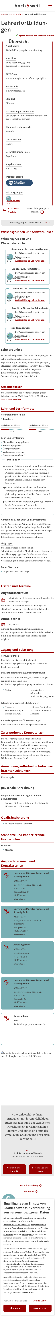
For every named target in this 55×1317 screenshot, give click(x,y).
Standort (10, 98)
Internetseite (19, 899)
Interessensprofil (14, 176)
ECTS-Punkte (12, 74)
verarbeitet (22, 1231)
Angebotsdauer (14, 164)
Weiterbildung (16, 14)
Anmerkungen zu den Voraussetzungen (21, 720)
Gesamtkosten (13, 139)
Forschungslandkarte (40, 1169)
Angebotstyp (12, 45)
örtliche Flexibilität (10, 425)
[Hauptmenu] (50, 6)
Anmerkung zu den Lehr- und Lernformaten (23, 519)
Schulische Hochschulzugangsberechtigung (23, 672)
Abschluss (11, 58)
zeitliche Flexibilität (38, 425)
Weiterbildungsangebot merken (38, 210)
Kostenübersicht (13, 399)
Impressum (8, 1301)
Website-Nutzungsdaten (36, 1252)
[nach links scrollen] (5, 223)
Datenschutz (21, 1301)
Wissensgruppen (14, 192)
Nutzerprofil (27, 1234)
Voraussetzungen (10, 655)
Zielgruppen (7, 543)
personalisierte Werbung (32, 1238)
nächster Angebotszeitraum (20, 111)
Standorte (6, 845)
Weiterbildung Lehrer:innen (30, 260)
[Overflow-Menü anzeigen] (50, 223)
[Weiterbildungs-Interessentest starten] (19, 182)
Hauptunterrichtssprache (19, 127)
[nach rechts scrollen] (46, 223)
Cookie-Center (36, 1283)
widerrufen (29, 1292)
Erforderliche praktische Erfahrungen (20, 702)
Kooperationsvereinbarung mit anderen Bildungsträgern (21, 797)
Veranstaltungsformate (18, 151)
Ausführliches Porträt (14, 1169)
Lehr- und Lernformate (12, 437)
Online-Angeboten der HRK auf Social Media (30, 1241)
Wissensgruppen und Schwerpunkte (28, 222)
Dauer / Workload (10, 567)
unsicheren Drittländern (18, 1255)
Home (4, 14)
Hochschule (12, 86)
